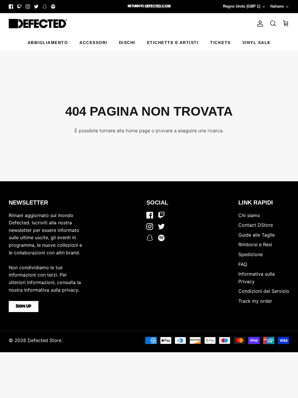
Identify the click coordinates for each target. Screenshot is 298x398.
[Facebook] (11, 6)
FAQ (242, 264)
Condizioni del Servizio (263, 291)
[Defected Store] (38, 23)
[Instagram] (28, 6)
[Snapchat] (44, 6)
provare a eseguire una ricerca (189, 130)
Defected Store (44, 340)
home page (138, 130)
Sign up (23, 306)
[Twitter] (36, 6)
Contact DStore (255, 225)
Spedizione (250, 254)
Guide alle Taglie (256, 235)
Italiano (277, 6)
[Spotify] (53, 6)
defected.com (158, 6)
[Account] (259, 23)
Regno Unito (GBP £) (241, 6)
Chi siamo (249, 215)
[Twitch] (19, 6)
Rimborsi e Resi (255, 244)
